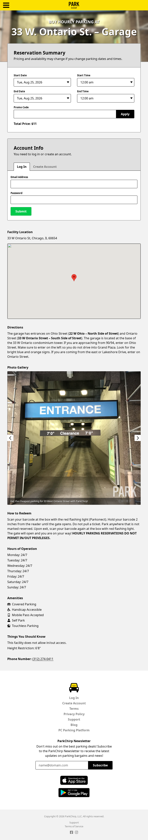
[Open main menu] (6, 5)
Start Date (20, 75)
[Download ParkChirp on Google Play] (74, 792)
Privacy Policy (74, 714)
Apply (125, 114)
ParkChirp (74, 5)
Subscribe (100, 765)
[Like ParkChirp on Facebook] (71, 833)
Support (74, 719)
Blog (74, 725)
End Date (19, 91)
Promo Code (21, 107)
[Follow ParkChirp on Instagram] (76, 833)
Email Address (19, 177)
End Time (83, 91)
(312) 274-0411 (42, 659)
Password (16, 193)
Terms (74, 708)
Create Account (45, 167)
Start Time (83, 75)
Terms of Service (74, 826)
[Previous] (10, 438)
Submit (21, 211)
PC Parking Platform (74, 730)
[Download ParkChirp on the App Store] (74, 780)
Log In (22, 167)
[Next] (138, 438)
